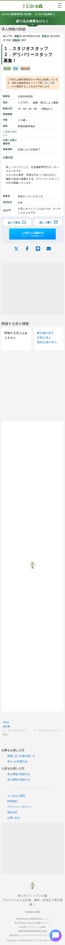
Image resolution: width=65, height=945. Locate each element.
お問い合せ (13, 817)
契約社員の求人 (47, 342)
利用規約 (12, 801)
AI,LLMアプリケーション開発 (33, 926)
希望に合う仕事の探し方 (21, 756)
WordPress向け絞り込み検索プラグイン (33, 922)
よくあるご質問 (16, 795)
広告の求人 (44, 337)
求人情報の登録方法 (18, 774)
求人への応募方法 (17, 761)
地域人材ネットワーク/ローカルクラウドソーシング (32, 935)
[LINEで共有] (38, 248)
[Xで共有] (16, 248)
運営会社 (12, 812)
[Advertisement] (32, 288)
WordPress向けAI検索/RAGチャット (32, 918)
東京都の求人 (45, 333)
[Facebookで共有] (27, 248)
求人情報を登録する (18, 779)
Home (6, 722)
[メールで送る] (49, 248)
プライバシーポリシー (19, 806)
